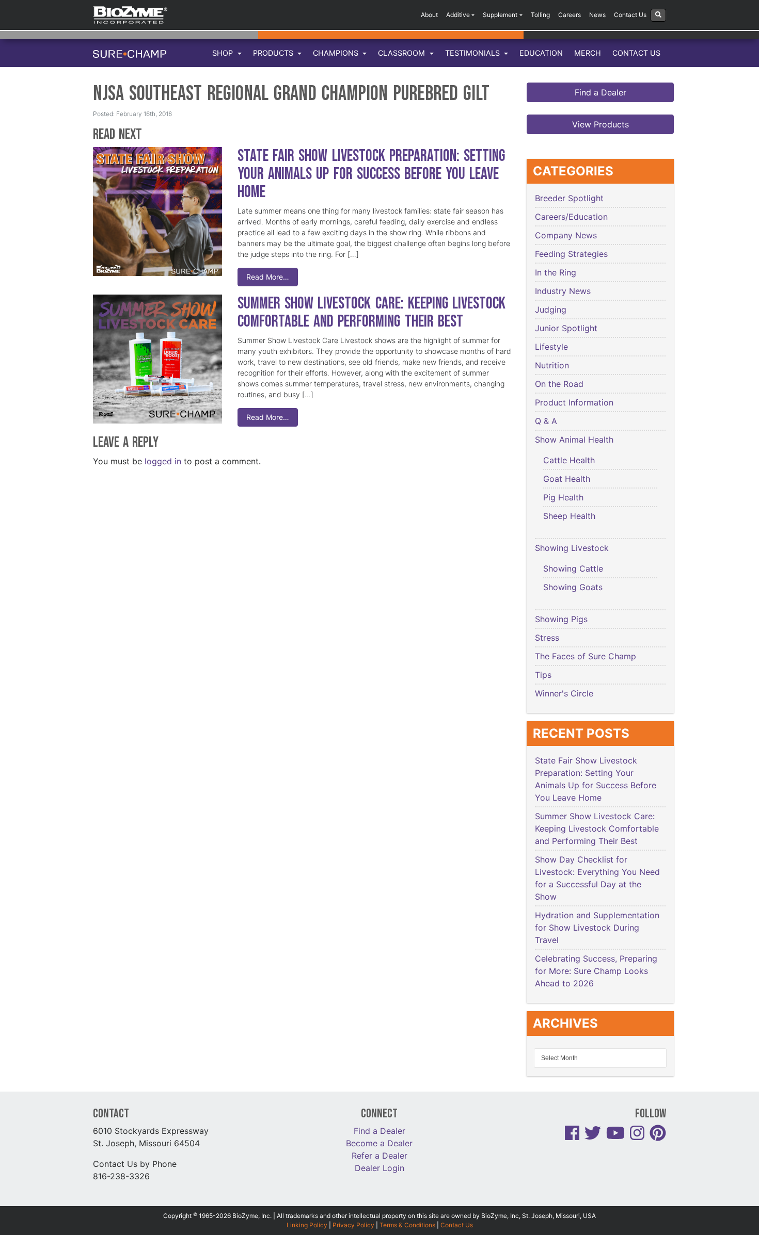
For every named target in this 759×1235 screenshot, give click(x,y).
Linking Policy (307, 1225)
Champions (336, 52)
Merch (587, 52)
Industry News (563, 291)
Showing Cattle (573, 568)
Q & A (546, 421)
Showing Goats (573, 587)
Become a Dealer (379, 1143)
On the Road (559, 384)
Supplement (500, 15)
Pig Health (563, 497)
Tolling (540, 15)
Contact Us (630, 15)
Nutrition (552, 365)
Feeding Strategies (571, 254)
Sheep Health (569, 516)
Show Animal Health (574, 439)
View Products (600, 124)
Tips (543, 675)
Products (274, 52)
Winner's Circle (564, 693)
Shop (223, 52)
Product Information (574, 402)
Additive (458, 15)
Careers (569, 15)
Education (541, 52)
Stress (547, 637)
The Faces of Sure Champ (585, 656)
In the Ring (555, 272)
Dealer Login (379, 1168)
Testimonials (473, 52)
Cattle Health (569, 460)
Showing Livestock (572, 548)
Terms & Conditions (407, 1225)
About (429, 15)
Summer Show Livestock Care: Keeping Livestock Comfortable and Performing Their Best (371, 313)
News (597, 15)
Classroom (402, 52)
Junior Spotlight (566, 328)
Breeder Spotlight (569, 198)
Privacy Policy (353, 1225)
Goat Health (566, 479)
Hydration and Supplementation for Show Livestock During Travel (597, 927)
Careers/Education (571, 217)
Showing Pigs (561, 619)
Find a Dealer (600, 92)
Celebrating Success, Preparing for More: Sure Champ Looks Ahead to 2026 (596, 970)
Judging (550, 309)
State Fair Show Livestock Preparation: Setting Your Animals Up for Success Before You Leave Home (371, 174)
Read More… (267, 276)
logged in (163, 461)
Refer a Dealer (379, 1155)
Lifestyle (551, 347)
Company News (566, 235)
